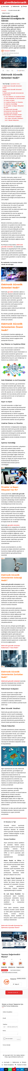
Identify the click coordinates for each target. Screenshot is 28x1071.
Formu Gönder (6, 1045)
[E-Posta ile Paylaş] (26, 1069)
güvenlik (10, 292)
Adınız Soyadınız (7, 1012)
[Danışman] (6, 982)
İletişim (25, 6)
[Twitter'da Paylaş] (6, 1069)
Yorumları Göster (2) (13, 992)
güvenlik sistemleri (13, 525)
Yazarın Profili (21, 978)
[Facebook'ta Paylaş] (2, 1069)
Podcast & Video (21, 1064)
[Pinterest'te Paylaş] (14, 1069)
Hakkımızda (16, 6)
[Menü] (2, 2)
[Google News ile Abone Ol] (20, 70)
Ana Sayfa (6, 6)
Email (4, 1018)
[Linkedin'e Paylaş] (18, 1069)
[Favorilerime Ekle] (3, 70)
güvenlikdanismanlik (15, 2)
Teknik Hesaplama (8, 1064)
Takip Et (17, 984)
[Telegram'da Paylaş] (22, 1069)
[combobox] (4, 1026)
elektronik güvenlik (15, 970)
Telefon (5, 1024)
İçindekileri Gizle (15, 83)
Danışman (7, 51)
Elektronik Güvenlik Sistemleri (9, 972)
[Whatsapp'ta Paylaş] (10, 1069)
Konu (4, 1030)
